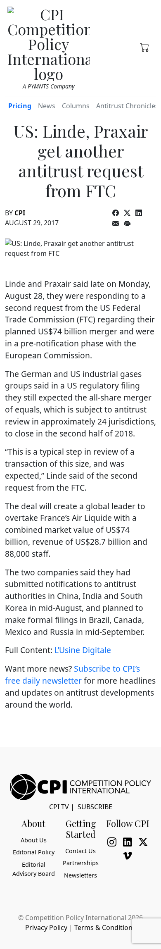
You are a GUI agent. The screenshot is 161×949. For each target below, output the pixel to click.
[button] (144, 46)
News (46, 105)
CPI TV (59, 806)
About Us (34, 840)
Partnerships (81, 863)
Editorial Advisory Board (33, 869)
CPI (19, 212)
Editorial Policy (33, 852)
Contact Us (80, 851)
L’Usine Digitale (82, 650)
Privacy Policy (46, 927)
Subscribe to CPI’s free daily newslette (72, 674)
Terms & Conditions (105, 927)
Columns (76, 105)
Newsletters (80, 875)
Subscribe (95, 806)
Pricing (19, 105)
